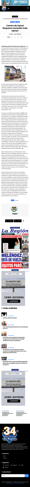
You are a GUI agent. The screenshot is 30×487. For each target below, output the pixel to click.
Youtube (6, 467)
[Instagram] (11, 465)
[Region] (15, 208)
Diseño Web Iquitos (10, 483)
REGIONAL (17, 21)
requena (16, 200)
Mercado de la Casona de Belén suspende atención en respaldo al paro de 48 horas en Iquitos (15, 363)
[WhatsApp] (21, 37)
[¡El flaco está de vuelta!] (4, 314)
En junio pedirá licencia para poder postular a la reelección (21, 414)
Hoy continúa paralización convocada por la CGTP (15, 327)
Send (27, 475)
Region (11, 34)
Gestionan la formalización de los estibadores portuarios (7, 414)
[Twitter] (15, 37)
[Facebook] (12, 37)
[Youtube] (3, 467)
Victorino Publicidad (19, 483)
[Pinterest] (18, 37)
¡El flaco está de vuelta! (10, 318)
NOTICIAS (12, 21)
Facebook (7, 465)
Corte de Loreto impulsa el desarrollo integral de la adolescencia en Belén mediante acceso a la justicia (14, 339)
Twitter (22, 465)
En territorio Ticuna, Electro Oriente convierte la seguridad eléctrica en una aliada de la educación (14, 351)
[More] (23, 220)
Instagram (14, 465)
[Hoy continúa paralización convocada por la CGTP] (4, 323)
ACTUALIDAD (11, 335)
